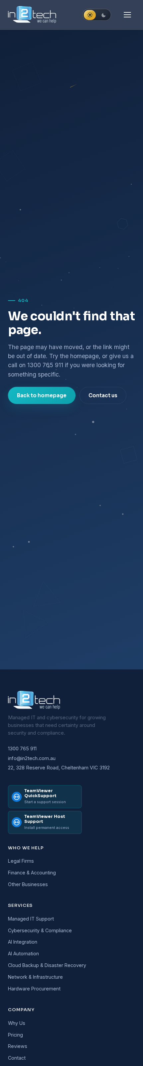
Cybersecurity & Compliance (40, 930)
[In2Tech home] (32, 14)
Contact (17, 1058)
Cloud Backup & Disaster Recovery (47, 965)
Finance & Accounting (32, 872)
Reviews (17, 1046)
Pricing (15, 1035)
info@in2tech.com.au (32, 758)
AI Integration (22, 942)
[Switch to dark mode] (96, 15)
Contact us (102, 395)
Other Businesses (28, 884)
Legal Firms (21, 861)
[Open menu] (128, 14)
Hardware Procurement (34, 988)
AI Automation (23, 953)
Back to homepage (42, 395)
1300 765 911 (45, 364)
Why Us (16, 1023)
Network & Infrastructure (35, 977)
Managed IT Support (31, 919)
